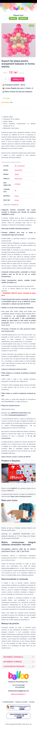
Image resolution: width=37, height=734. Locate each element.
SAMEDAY (16, 356)
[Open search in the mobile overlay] (29, 8)
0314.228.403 (20, 687)
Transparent (21, 166)
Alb (16, 166)
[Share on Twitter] (26, 111)
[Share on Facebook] (23, 111)
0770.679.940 (20, 685)
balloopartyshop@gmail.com (19, 425)
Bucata (17, 200)
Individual (17, 184)
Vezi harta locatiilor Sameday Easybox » (15, 229)
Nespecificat (18, 170)
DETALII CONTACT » (18, 694)
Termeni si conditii (21, 702)
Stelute (17, 174)
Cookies (31, 702)
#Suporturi (23, 18)
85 (15, 190)
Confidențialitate (8, 702)
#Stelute (13, 18)
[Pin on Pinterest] (30, 111)
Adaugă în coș (17, 79)
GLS (22, 356)
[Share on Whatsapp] (34, 111)
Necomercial (18, 179)
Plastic (17, 196)
